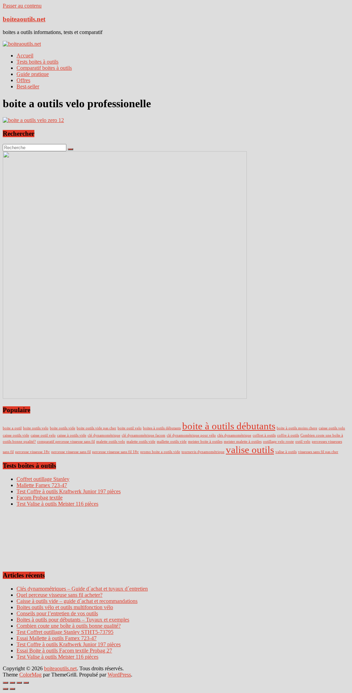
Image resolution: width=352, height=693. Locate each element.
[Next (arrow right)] (12, 689)
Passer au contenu (22, 6)
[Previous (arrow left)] (5, 689)
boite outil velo (130, 428)
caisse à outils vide (71, 435)
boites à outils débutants (162, 428)
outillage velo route (278, 441)
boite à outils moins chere (297, 428)
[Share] (12, 683)
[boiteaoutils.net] (22, 44)
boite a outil (12, 428)
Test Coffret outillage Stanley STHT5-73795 (64, 632)
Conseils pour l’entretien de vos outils (57, 613)
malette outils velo (110, 441)
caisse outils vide (16, 435)
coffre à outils (288, 435)
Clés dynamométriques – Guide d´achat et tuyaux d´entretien (82, 589)
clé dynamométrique (104, 435)
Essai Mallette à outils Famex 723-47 (56, 638)
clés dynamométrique (234, 435)
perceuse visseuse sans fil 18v (115, 452)
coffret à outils (264, 435)
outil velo (302, 441)
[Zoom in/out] (26, 683)
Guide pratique (32, 74)
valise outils (250, 449)
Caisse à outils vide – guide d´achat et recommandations (77, 601)
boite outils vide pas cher (96, 428)
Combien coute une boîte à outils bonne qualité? (68, 626)
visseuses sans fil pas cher (318, 452)
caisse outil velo (43, 435)
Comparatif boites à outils (44, 68)
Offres (23, 80)
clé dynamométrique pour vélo (191, 435)
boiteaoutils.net (24, 19)
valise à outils (286, 452)
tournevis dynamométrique (203, 452)
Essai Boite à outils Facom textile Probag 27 (64, 650)
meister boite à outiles (205, 441)
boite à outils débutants (228, 425)
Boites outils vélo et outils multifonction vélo (64, 607)
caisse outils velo (332, 428)
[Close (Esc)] (5, 683)
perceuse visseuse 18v (32, 452)
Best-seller (27, 86)
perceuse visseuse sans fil (71, 452)
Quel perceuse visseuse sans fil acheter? (59, 595)
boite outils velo (35, 428)
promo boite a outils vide (160, 452)
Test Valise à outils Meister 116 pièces (57, 657)
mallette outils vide (172, 441)
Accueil (24, 55)
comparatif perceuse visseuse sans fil (66, 441)
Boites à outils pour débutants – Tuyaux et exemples (72, 620)
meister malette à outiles (243, 441)
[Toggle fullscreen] (19, 683)
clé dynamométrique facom (143, 435)
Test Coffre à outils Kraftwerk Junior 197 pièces (68, 644)
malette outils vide (140, 441)
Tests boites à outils (37, 62)
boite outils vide (62, 428)
